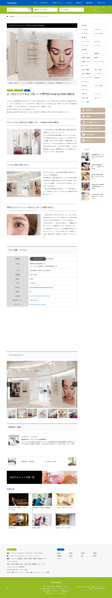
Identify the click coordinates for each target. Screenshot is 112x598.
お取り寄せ (97, 77)
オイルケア (97, 41)
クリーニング (97, 93)
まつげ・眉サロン (18, 90)
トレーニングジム (99, 61)
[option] (42, 56)
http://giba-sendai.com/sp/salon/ (38, 304)
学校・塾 (84, 85)
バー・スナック (98, 73)
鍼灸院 (96, 57)
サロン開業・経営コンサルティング (49, 588)
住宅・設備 (85, 97)
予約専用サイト (34, 283)
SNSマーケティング (65, 588)
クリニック (85, 53)
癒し (85, 37)
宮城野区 (59, 556)
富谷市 (83, 553)
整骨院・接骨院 (86, 57)
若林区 (27, 90)
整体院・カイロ (86, 61)
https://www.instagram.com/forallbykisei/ (40, 296)
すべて (58, 558)
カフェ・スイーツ (86, 77)
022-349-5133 (38, 258)
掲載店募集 (89, 2)
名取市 (58, 553)
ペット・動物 (85, 101)
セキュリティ (97, 97)
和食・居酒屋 (85, 69)
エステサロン (97, 29)
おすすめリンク (56, 591)
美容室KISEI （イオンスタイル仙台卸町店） (34, 439)
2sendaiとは (44, 2)
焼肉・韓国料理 (86, 73)
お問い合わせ (101, 2)
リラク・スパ (85, 41)
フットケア (85, 45)
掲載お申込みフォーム (51, 593)
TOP (35, 2)
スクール (86, 81)
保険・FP (84, 93)
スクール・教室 (98, 85)
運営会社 (79, 2)
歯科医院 (96, 53)
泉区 (82, 556)
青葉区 (95, 553)
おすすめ (69, 2)
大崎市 (70, 553)
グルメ (86, 65)
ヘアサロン (85, 29)
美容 (10, 90)
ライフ (86, 89)
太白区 (70, 556)
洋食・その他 (97, 69)
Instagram (7, 587)
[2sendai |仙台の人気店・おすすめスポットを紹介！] (12, 2)
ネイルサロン (85, 33)
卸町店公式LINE (34, 300)
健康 (85, 49)
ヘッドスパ (97, 45)
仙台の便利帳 (46, 591)
